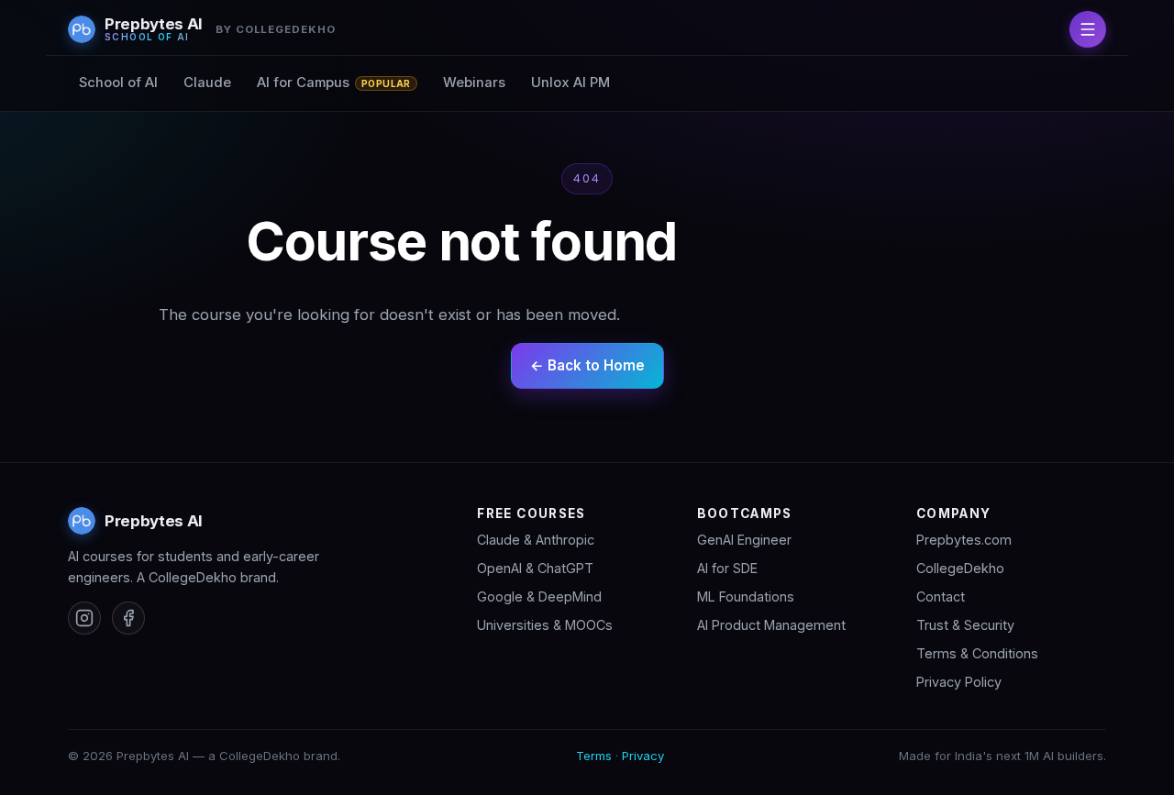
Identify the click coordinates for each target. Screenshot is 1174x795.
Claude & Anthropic (535, 539)
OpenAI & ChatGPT (535, 568)
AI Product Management (771, 625)
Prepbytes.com (964, 539)
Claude (207, 82)
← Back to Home (587, 365)
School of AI (118, 82)
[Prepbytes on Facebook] (128, 618)
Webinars (474, 82)
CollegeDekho (960, 568)
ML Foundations (745, 596)
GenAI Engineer (744, 539)
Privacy (643, 755)
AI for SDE (727, 568)
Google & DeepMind (539, 596)
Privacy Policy (959, 682)
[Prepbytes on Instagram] (84, 618)
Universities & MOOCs (545, 625)
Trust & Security (965, 625)
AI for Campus (334, 82)
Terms (594, 755)
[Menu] (1087, 29)
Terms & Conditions (977, 653)
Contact (940, 596)
